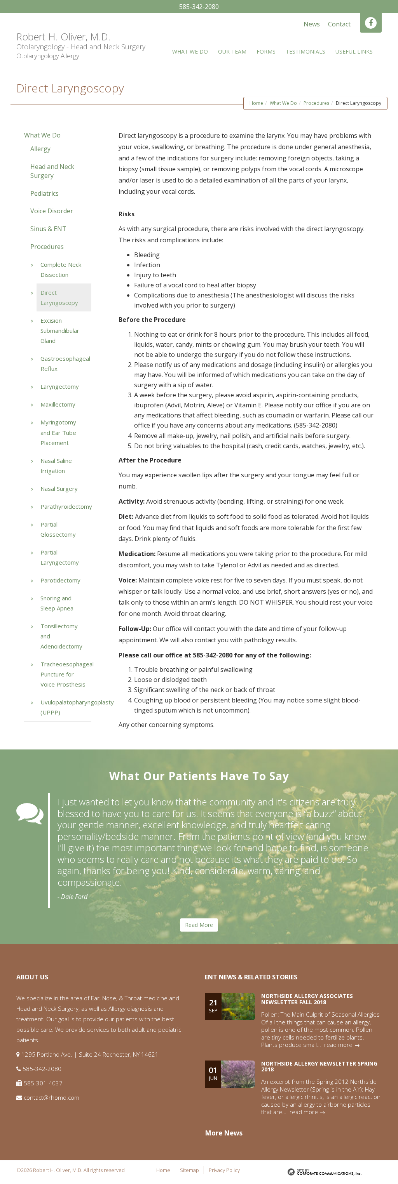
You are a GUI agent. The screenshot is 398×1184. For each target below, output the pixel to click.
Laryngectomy (59, 386)
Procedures (316, 103)
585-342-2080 (199, 6)
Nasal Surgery (59, 488)
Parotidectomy (60, 580)
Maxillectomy (57, 404)
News (312, 24)
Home (256, 103)
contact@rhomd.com (51, 1097)
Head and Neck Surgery (52, 171)
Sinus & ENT (48, 228)
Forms (266, 51)
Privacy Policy (224, 1170)
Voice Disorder (51, 211)
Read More (199, 924)
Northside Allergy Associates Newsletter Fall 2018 (307, 998)
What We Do (190, 51)
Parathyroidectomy (66, 506)
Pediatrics (44, 193)
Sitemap (189, 1170)
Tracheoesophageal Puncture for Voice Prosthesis (67, 674)
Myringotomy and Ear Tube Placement (58, 432)
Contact (339, 24)
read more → (342, 1044)
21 (213, 1005)
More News (224, 1132)
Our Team (232, 51)
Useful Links (354, 51)
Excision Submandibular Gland (59, 330)
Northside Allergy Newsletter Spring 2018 (319, 1066)
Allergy (40, 148)
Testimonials (305, 51)
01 (213, 1073)
